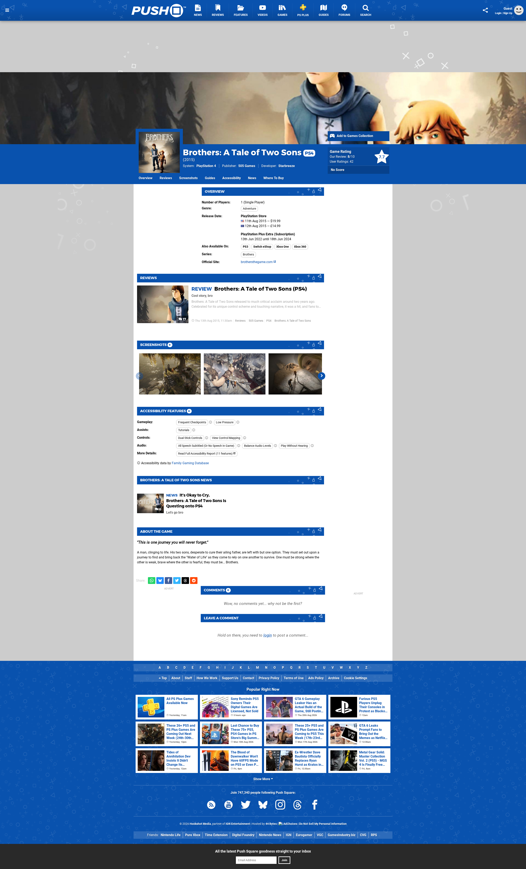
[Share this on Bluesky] (160, 580)
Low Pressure (224, 422)
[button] (321, 376)
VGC (320, 835)
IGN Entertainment (238, 824)
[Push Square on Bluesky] (263, 805)
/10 (351, 157)
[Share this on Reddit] (193, 580)
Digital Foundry (243, 835)
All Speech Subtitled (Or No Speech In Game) (206, 446)
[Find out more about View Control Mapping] (244, 438)
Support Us (230, 678)
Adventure (249, 208)
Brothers (248, 254)
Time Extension (216, 835)
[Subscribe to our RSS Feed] (211, 805)
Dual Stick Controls (190, 438)
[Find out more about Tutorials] (193, 430)
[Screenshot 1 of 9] (170, 373)
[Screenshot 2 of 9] (234, 373)
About (175, 678)
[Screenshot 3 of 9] (299, 373)
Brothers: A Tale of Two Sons (248, 152)
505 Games (246, 166)
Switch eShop (262, 246)
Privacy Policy (269, 678)
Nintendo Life (171, 835)
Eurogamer (304, 835)
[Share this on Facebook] (168, 580)
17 (184, 319)
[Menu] (7, 10)
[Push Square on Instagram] (280, 805)
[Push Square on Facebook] (314, 805)
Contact (248, 678)
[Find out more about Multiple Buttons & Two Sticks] (206, 438)
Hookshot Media (200, 824)
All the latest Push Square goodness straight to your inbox (263, 851)
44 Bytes (271, 824)
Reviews (166, 178)
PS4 (268, 321)
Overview (145, 178)
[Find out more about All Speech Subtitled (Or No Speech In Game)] (238, 446)
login (267, 635)
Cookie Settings (355, 678)
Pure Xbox (192, 835)
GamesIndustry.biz (341, 835)
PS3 (245, 246)
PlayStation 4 (206, 166)
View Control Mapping (226, 438)
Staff (188, 678)
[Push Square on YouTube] (228, 805)
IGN (288, 835)
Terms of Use (294, 678)
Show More (262, 779)
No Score (337, 170)
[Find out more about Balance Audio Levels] (275, 446)
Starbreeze (286, 166)
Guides (210, 178)
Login (498, 13)
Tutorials (183, 430)
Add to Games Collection (354, 136)
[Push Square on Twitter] (245, 805)
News (252, 178)
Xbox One (282, 246)
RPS (374, 835)
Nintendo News (270, 835)
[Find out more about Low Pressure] (238, 422)
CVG (363, 835)
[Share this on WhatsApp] (151, 580)
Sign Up (507, 13)
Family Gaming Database (190, 463)
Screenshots (188, 178)
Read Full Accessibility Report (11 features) (205, 453)
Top (164, 678)
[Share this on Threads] (185, 580)
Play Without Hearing (294, 446)
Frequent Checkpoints (192, 422)
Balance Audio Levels (257, 446)
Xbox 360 (300, 246)
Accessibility (231, 178)
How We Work (207, 678)
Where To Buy (273, 178)
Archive (333, 678)
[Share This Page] (485, 10)
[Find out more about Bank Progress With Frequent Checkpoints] (210, 422)
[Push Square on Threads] (297, 805)
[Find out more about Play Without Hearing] (312, 446)
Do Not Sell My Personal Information (323, 824)
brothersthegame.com (257, 262)
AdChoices (290, 824)
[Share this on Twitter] (177, 580)
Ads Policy (316, 678)
